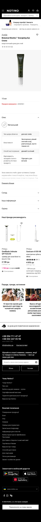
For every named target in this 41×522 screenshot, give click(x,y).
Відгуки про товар (9, 447)
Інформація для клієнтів (11, 431)
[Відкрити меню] (3, 11)
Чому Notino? (7, 383)
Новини (5, 422)
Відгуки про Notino (9, 399)
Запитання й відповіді (10, 428)
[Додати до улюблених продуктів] (37, 34)
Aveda (4, 35)
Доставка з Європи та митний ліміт (15, 440)
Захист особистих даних (11, 459)
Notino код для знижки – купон (13, 389)
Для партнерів (7, 453)
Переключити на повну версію (20, 507)
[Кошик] (37, 10)
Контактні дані (21, 345)
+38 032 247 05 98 (11, 339)
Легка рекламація (9, 456)
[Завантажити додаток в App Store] (30, 473)
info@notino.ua (7, 345)
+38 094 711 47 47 (11, 336)
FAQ (3, 419)
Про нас (5, 386)
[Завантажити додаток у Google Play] (11, 473)
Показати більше (8, 183)
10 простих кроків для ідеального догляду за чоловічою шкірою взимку (12, 307)
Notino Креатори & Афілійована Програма (14, 436)
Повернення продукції (10, 412)
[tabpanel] (20, 155)
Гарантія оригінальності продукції (15, 396)
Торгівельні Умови (9, 443)
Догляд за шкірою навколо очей (30, 29)
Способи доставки (9, 450)
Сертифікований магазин (11, 392)
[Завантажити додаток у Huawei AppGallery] (20, 479)
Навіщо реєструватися (10, 425)
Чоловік (30, 368)
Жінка (11, 368)
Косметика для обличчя (9, 29)
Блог (4, 415)
